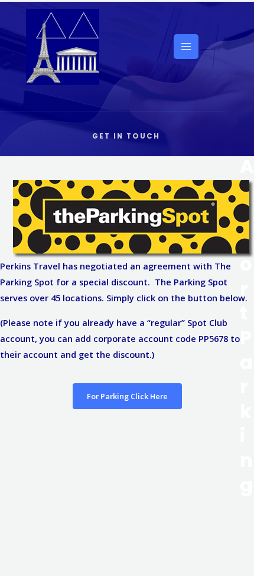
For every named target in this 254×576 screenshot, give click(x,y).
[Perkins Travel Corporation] (62, 47)
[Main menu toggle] (186, 46)
